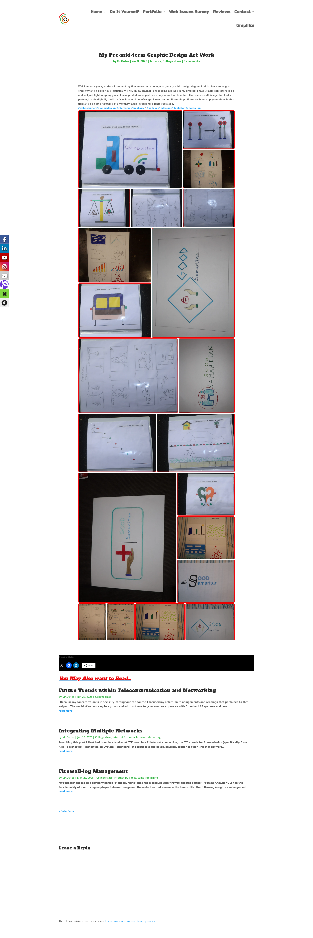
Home (96, 11)
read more (65, 710)
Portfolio (152, 11)
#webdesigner (87, 107)
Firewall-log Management (93, 771)
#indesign (164, 107)
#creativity (137, 107)
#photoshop (193, 107)
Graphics (245, 25)
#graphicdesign (106, 107)
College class (172, 61)
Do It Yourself (124, 11)
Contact (242, 11)
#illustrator (178, 107)
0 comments (191, 61)
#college (152, 107)
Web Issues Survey (189, 11)
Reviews (221, 11)
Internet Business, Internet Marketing (137, 737)
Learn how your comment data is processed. (131, 921)
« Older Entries (67, 811)
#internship (123, 107)
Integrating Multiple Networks (100, 731)
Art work (155, 61)
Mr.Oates (123, 61)
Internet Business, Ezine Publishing (136, 777)
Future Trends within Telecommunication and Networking (137, 690)
